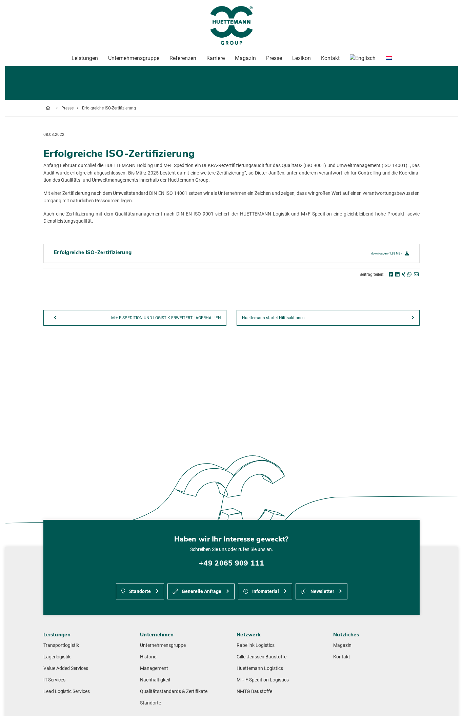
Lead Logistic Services (66, 691)
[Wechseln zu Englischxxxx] (363, 58)
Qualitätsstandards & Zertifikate (173, 691)
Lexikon (301, 58)
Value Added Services (65, 668)
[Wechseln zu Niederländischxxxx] (389, 58)
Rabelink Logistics (256, 645)
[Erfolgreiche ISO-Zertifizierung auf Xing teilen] (403, 275)
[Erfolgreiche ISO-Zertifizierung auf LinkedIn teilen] (397, 275)
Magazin (342, 645)
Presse (67, 108)
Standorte (139, 591)
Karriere (215, 58)
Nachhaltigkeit (155, 680)
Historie (148, 657)
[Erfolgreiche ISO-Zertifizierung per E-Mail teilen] (416, 275)
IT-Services (54, 680)
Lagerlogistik (57, 657)
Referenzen (182, 58)
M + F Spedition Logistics (263, 680)
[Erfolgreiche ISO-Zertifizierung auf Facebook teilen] (391, 275)
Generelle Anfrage (201, 591)
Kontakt (341, 657)
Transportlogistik (61, 645)
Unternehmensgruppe (163, 645)
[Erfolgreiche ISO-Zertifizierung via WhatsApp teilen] (409, 275)
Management (154, 668)
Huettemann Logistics (260, 668)
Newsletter (321, 591)
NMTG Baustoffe (254, 691)
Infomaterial (265, 591)
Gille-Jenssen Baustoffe (261, 657)
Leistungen (85, 58)
